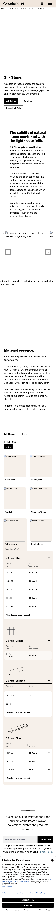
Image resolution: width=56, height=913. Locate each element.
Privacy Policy (46, 852)
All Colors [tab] (10, 434)
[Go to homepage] (14, 3)
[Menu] (50, 3)
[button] (11, 101)
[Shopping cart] (41, 3)
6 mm (8, 447)
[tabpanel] (28, 613)
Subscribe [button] (45, 839)
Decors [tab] (25, 434)
